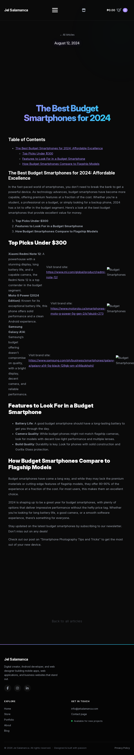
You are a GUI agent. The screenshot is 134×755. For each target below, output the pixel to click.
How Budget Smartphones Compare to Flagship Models (60, 164)
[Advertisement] (67, 74)
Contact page (79, 714)
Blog (6, 730)
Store (7, 714)
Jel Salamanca (16, 10)
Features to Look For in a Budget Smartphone (53, 158)
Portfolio (9, 719)
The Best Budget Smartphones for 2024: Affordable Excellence (59, 148)
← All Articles (67, 34)
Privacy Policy (122, 747)
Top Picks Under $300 (37, 153)
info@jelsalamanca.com (84, 708)
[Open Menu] (55, 10)
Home (7, 708)
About (7, 725)
